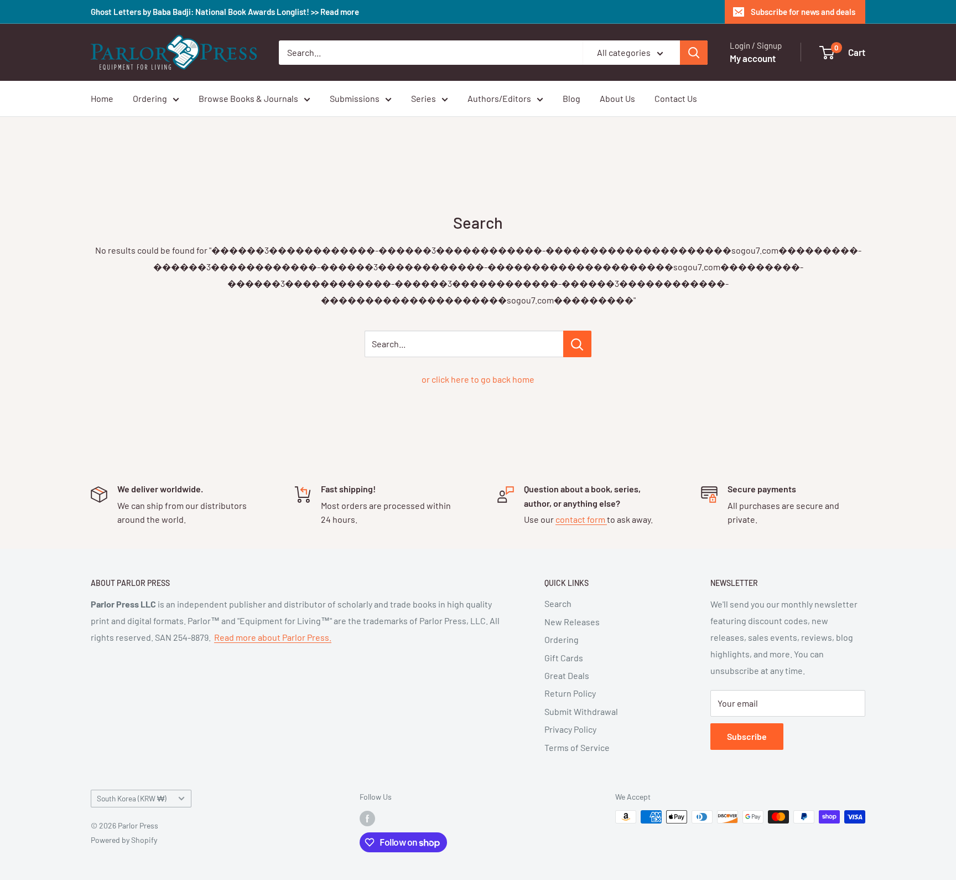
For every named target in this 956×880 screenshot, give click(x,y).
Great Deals (566, 675)
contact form (581, 519)
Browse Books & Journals (248, 98)
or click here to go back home (478, 379)
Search (557, 603)
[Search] (694, 52)
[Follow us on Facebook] (367, 818)
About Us (617, 98)
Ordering (150, 98)
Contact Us (675, 98)
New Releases (572, 621)
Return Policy (570, 693)
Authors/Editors (499, 98)
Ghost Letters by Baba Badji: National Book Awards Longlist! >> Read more (225, 12)
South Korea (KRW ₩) (132, 798)
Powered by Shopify (124, 840)
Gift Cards (563, 657)
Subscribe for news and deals (803, 12)
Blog (571, 98)
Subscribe (747, 736)
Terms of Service (577, 747)
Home (102, 98)
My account (753, 58)
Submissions (355, 98)
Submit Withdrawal (581, 711)
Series (423, 98)
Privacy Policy (570, 729)
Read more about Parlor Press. (272, 637)
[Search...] (577, 344)
